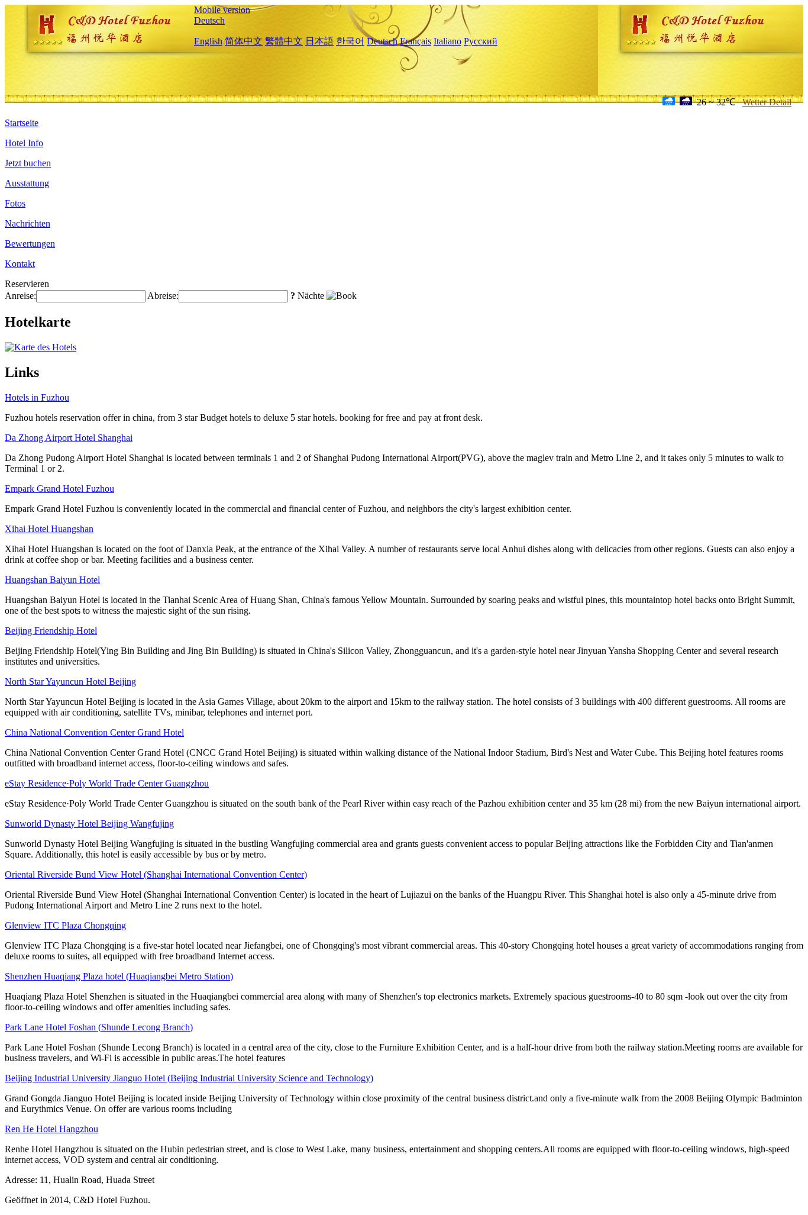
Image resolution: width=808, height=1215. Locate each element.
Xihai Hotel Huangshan (49, 529)
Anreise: (20, 296)
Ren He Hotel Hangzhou (51, 1129)
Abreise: (163, 296)
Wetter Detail (766, 102)
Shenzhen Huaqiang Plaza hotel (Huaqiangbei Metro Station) (119, 976)
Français (415, 41)
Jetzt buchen (28, 163)
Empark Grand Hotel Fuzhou (59, 489)
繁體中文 (284, 41)
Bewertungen (30, 244)
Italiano (447, 41)
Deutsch (209, 20)
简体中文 (244, 41)
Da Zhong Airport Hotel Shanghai (68, 438)
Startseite (21, 123)
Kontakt (20, 264)
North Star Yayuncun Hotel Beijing (70, 681)
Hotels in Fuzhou (37, 397)
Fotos (15, 203)
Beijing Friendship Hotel (51, 631)
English (208, 41)
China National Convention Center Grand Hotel (94, 732)
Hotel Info (24, 143)
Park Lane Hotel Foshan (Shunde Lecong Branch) (99, 1027)
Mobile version (222, 10)
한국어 (350, 41)
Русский (480, 41)
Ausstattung (27, 183)
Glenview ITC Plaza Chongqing (65, 925)
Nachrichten (27, 223)
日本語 (319, 41)
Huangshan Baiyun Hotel (52, 580)
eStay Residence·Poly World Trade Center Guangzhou (107, 783)
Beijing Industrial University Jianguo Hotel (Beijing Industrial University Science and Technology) (189, 1078)
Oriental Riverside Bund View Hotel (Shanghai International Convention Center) (156, 874)
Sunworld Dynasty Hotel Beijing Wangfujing (89, 823)
